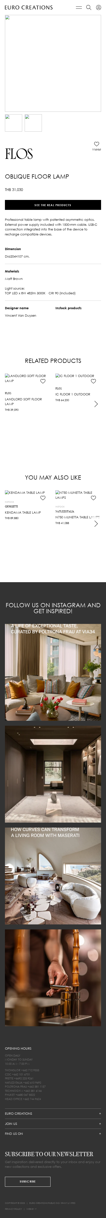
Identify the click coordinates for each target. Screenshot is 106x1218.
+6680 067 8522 (25, 1094)
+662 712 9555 (30, 1070)
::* (35, 1209)
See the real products (53, 204)
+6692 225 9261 (24, 1078)
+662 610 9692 (32, 1082)
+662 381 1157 (37, 1086)
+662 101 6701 (21, 1074)
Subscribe (28, 1181)
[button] (96, 146)
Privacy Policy (13, 1209)
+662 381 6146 (33, 1090)
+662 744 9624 (32, 1098)
